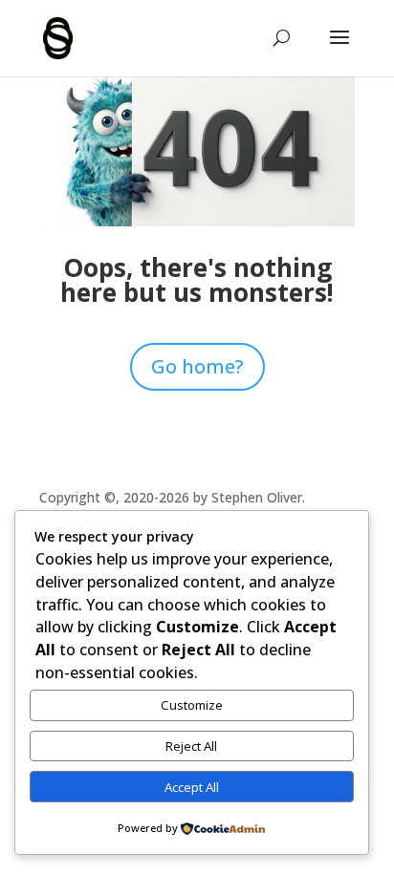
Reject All (191, 746)
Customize (192, 705)
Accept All (191, 787)
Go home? (197, 366)
